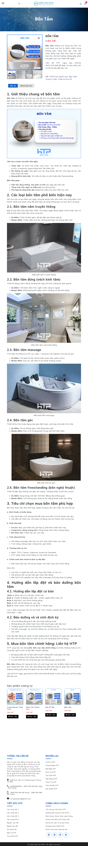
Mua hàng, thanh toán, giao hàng (59, 816)
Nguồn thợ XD (12, 826)
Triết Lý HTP (50, 762)
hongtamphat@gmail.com (20, 799)
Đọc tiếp (13, 716)
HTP (58, 63)
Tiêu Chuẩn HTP (52, 785)
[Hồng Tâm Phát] (44, 4)
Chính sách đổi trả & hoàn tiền (58, 819)
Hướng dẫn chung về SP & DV (57, 813)
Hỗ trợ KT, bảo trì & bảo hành (57, 823)
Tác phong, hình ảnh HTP (56, 809)
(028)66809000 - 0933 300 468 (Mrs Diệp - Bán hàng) (24, 787)
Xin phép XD (12, 829)
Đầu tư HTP (11, 833)
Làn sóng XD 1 (13, 809)
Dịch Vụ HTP (51, 772)
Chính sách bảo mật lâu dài (56, 829)
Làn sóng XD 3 (13, 816)
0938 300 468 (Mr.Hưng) (20, 793)
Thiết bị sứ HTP (65, 79)
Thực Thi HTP (51, 782)
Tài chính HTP (12, 836)
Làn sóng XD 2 (13, 813)
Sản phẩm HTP (51, 789)
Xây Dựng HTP (51, 779)
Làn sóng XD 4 (13, 819)
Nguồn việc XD (13, 823)
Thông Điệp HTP (52, 765)
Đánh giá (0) (26, 86)
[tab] (13, 86)
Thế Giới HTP (51, 775)
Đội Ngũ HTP (51, 769)
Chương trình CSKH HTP (55, 826)
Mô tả (13, 86)
